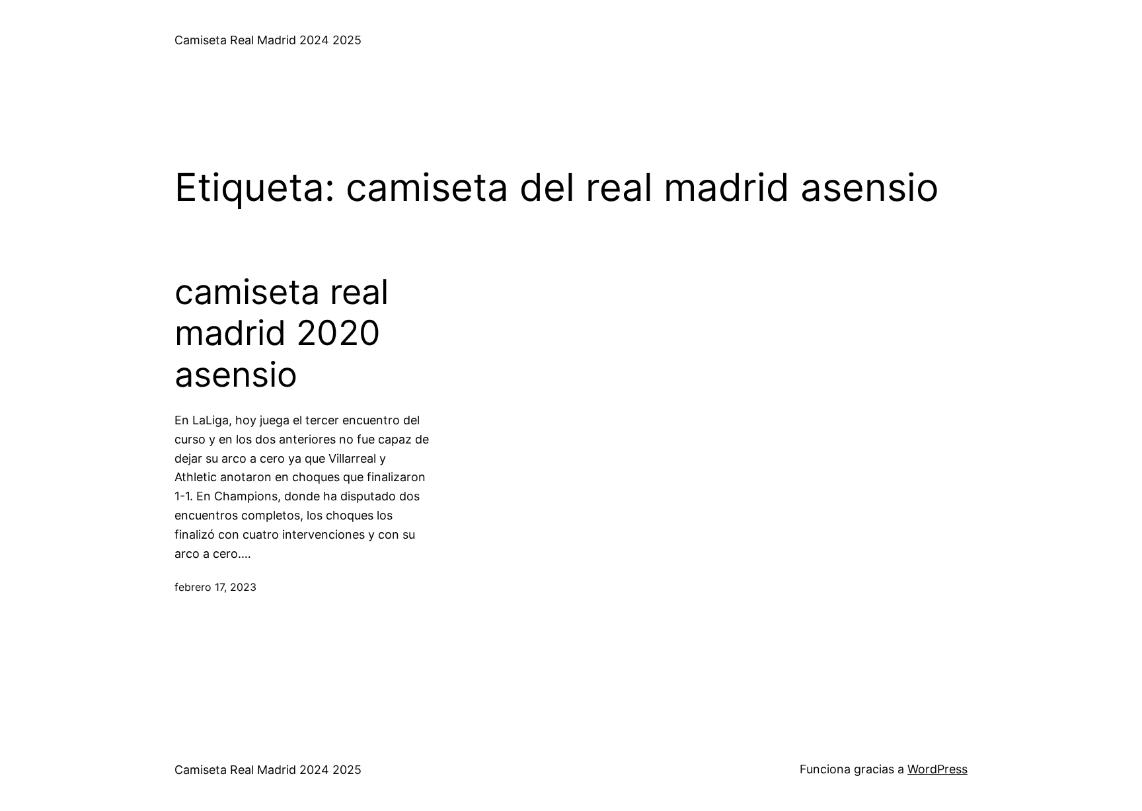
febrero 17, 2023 (215, 587)
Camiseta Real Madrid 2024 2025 (268, 40)
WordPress (937, 769)
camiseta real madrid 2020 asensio (281, 333)
